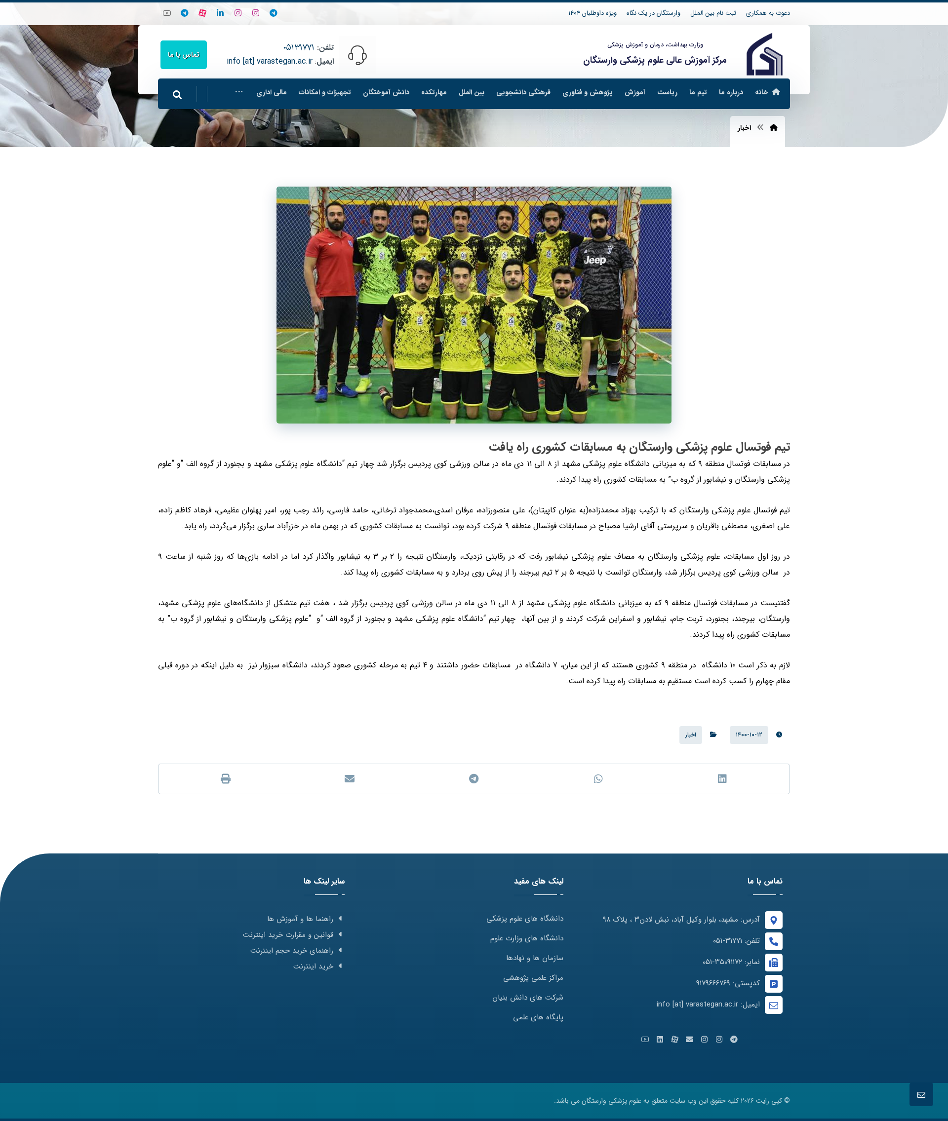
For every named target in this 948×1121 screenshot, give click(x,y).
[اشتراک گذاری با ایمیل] (350, 779)
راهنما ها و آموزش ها (300, 919)
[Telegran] (273, 13)
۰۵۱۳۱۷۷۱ (299, 47)
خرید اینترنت (313, 966)
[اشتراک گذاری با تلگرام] (474, 779)
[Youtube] (166, 13)
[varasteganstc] (238, 13)
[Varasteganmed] (255, 13)
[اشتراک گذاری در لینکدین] (722, 779)
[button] (239, 92)
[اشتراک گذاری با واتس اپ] (598, 779)
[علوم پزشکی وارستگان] (764, 54)
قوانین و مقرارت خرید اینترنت (288, 935)
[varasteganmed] (184, 13)
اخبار (690, 734)
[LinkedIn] (220, 13)
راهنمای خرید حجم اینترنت (291, 951)
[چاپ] (225, 779)
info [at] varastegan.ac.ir (270, 61)
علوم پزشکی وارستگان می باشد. (597, 1100)
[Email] (689, 1039)
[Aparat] (202, 13)
